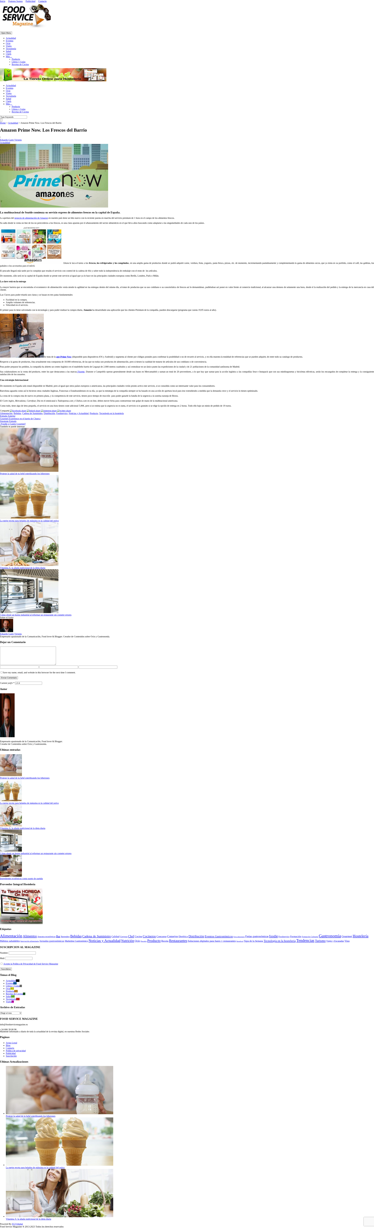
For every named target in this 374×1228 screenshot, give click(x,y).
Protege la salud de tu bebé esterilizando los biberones (25, 473)
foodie (273, 936)
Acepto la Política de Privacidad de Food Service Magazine (30, 964)
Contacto (42, 1)
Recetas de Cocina (20, 64)
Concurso (161, 936)
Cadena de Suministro (32, 413)
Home (3, 123)
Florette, (81, 371)
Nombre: (4, 953)
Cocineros (149, 936)
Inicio (2, 1)
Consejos (172, 936)
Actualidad (11, 38)
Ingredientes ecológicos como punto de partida (21, 878)
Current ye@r (7, 683)
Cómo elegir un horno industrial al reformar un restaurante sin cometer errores (35, 615)
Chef (131, 936)
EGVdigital (17, 1224)
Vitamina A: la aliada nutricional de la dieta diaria (22, 568)
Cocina (138, 936)
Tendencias (305, 940)
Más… (9, 56)
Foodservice (61, 413)
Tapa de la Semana (253, 941)
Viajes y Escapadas (335, 941)
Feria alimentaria (239, 937)
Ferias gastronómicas (257, 936)
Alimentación (6, 413)
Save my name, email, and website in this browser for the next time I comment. (39, 672)
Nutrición (127, 941)
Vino (347, 940)
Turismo (320, 941)
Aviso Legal (11, 1043)
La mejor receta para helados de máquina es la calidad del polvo (29, 520)
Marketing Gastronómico (76, 941)
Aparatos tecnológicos (46, 937)
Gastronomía (330, 935)
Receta (164, 940)
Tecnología (11, 48)
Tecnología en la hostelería (111, 413)
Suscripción (11, 1056)
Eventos (9, 40)
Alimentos (30, 936)
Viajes (9, 46)
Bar (58, 936)
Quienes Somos (15, 1)
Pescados (144, 941)
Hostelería (360, 936)
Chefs (8, 54)
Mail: (2, 958)
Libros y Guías (18, 62)
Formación (295, 936)
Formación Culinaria (310, 937)
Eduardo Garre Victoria (11, 140)
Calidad (115, 936)
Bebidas (17, 413)
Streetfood (239, 941)
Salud (8, 51)
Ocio (8, 43)
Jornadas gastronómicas (51, 941)
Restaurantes (178, 941)
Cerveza (124, 936)
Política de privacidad (16, 1050)
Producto (16, 59)
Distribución (49, 413)
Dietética (183, 936)
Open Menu (6, 33)
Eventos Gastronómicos (219, 936)
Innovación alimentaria (29, 941)
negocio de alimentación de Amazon (31, 218)
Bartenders (65, 937)
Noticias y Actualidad (79, 413)
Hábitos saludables (10, 940)
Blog (8, 1045)
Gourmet (347, 936)
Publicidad (30, 1)
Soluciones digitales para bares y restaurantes (212, 940)
